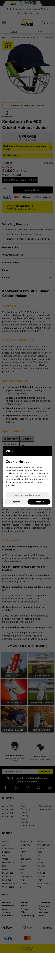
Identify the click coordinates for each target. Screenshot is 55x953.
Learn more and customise (27, 495)
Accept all (39, 501)
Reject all (16, 501)
